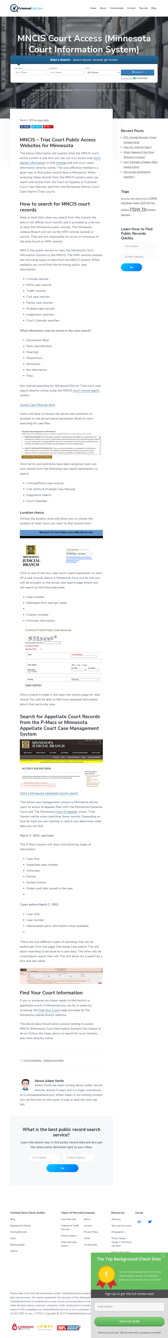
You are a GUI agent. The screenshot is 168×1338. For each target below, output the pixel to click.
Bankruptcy (125, 198)
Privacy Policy (91, 1231)
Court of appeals (66, 812)
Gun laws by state (121, 1225)
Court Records (68, 1219)
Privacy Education (121, 1252)
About (87, 1219)
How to (138, 209)
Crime (153, 198)
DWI (148, 203)
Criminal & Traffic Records (70, 1227)
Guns (13, 1238)
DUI (142, 203)
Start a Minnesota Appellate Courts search (49, 793)
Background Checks (20, 1225)
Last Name (53, 68)
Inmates (151, 209)
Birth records (136, 198)
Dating (136, 203)
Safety (14, 1251)
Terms (87, 1238)
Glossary (116, 1219)
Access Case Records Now (37, 405)
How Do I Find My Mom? (137, 147)
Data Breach (127, 203)
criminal (61, 163)
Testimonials (90, 1244)
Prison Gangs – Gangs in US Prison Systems (122, 1242)
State (87, 68)
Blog (12, 1219)
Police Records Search (69, 1244)
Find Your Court (49, 1010)
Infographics (118, 1231)
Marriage (125, 214)
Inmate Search (68, 1235)
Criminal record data (53, 1060)
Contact (88, 1225)
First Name (19, 68)
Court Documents (33, 1060)
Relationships (17, 1244)
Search (139, 72)
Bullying (145, 198)
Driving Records (18, 1231)
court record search (86, 391)
